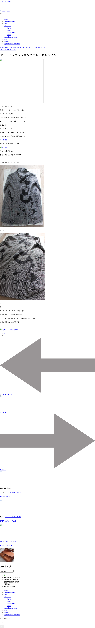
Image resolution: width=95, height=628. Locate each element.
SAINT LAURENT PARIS (8, 521)
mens (9, 30)
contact (6, 41)
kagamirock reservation (12, 44)
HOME (6, 19)
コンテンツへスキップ (7, 1)
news (5, 23)
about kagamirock (10, 21)
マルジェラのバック (6, 545)
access (6, 39)
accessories (11, 32)
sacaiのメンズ (5, 496)
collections (7, 26)
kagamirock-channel (11, 37)
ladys (9, 28)
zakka (9, 35)
